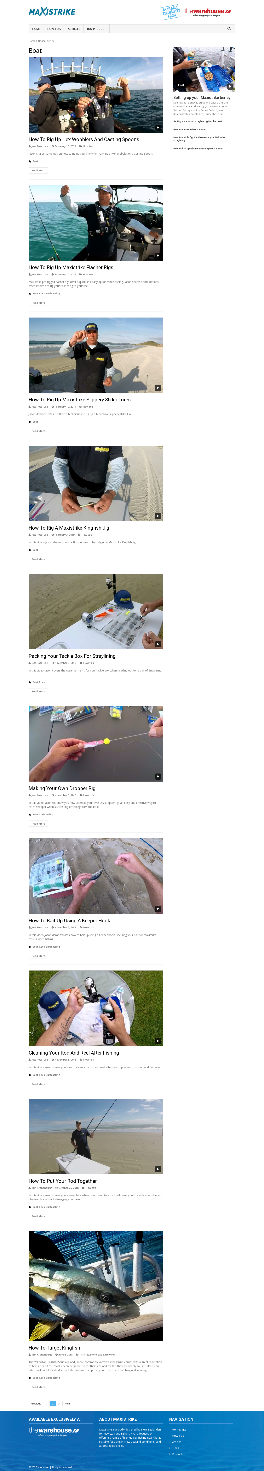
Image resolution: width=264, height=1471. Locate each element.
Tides (175, 1448)
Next (67, 1403)
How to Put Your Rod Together (63, 1181)
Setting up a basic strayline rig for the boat (197, 121)
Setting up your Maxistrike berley (202, 97)
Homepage (97, 1354)
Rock (42, 293)
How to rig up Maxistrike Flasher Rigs (71, 267)
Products (177, 1454)
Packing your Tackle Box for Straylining (72, 656)
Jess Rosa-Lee (40, 146)
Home (36, 29)
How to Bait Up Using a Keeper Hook (69, 920)
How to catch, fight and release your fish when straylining (199, 139)
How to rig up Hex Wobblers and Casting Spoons (84, 139)
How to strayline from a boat (189, 129)
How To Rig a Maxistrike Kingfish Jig (69, 528)
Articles (74, 29)
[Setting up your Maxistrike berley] (204, 69)
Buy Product (96, 29)
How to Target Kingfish (54, 1348)
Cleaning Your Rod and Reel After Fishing (74, 1053)
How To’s (54, 29)
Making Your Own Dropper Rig (62, 788)
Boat (35, 161)
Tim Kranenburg (42, 1188)
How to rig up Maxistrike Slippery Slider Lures (80, 400)
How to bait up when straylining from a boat (198, 148)
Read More (38, 170)
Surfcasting (53, 293)
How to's (88, 146)
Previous (36, 1403)
